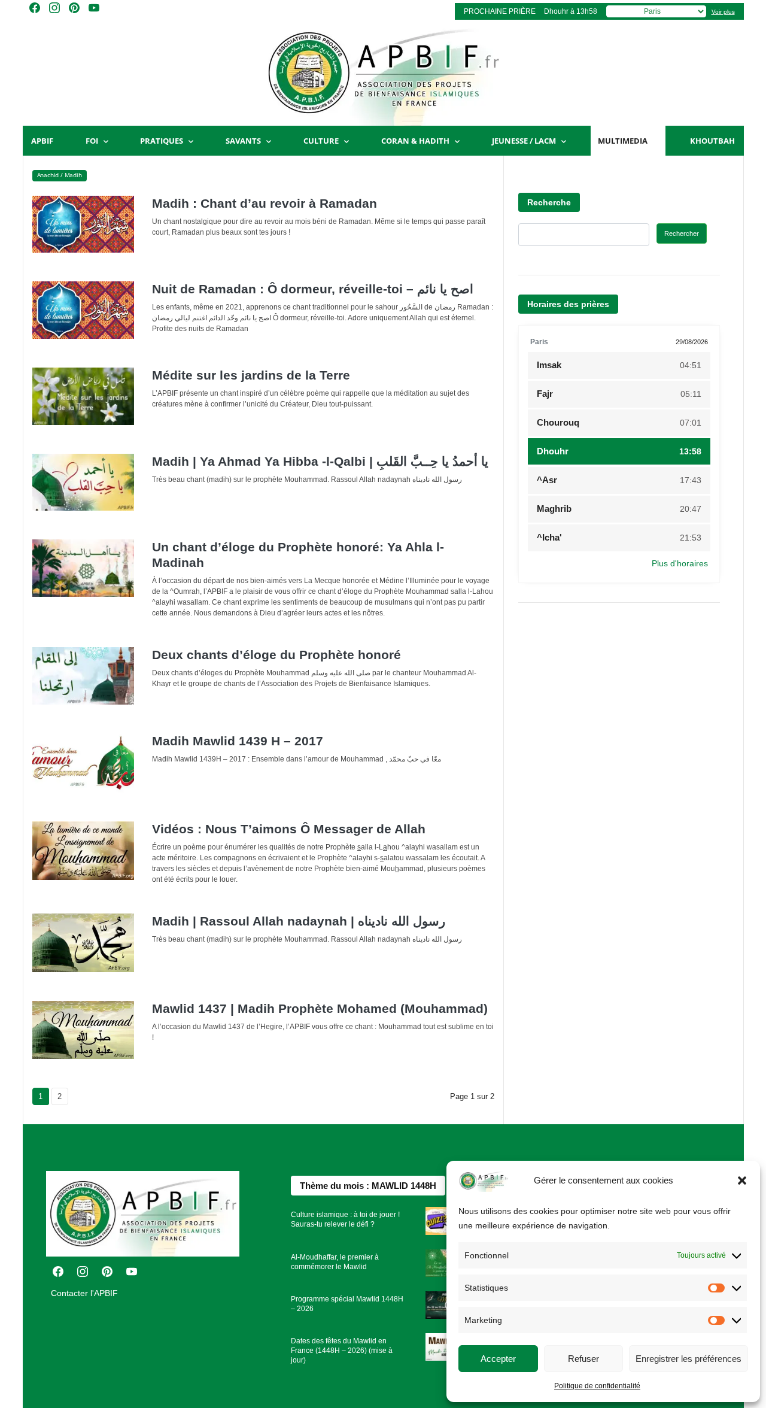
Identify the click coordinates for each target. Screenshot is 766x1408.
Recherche (549, 202)
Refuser (583, 1359)
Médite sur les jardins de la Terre (251, 375)
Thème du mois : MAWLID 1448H (368, 1186)
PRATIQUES (161, 140)
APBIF (42, 140)
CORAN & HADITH (415, 140)
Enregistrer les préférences (688, 1359)
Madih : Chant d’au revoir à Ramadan (264, 203)
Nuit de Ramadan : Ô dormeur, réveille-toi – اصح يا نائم (312, 289)
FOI (92, 140)
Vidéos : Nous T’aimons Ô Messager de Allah (288, 829)
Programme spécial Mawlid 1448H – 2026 (347, 1304)
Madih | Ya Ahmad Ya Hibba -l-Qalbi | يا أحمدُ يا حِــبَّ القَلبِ (320, 461)
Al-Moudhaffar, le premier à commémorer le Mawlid (335, 1262)
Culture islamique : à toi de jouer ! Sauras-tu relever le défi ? (345, 1219)
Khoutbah (712, 140)
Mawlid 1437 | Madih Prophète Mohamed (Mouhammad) (320, 1008)
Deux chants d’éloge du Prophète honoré (276, 654)
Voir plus (723, 11)
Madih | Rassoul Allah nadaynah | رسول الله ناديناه (298, 921)
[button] (742, 1181)
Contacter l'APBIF (84, 1293)
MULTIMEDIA (623, 140)
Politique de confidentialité (597, 1386)
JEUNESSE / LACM (524, 140)
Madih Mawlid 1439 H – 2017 (237, 741)
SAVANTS (243, 140)
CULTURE (321, 140)
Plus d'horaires (680, 563)
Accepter (498, 1359)
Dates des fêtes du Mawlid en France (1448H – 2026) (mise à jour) (342, 1350)
